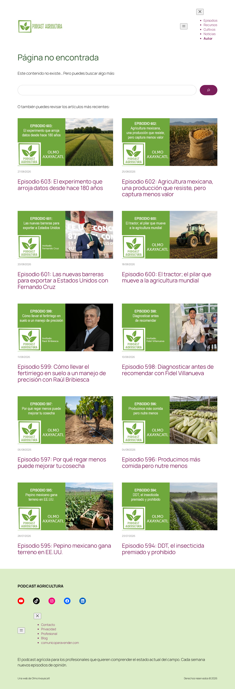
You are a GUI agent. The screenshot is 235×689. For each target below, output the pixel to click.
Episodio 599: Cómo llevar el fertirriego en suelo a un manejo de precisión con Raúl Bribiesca (62, 373)
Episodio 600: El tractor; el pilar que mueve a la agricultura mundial (166, 277)
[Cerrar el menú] (200, 12)
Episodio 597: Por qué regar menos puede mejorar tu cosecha (62, 462)
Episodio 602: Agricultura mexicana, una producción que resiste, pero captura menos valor (167, 187)
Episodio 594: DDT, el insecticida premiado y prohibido (163, 548)
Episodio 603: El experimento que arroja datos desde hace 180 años (60, 184)
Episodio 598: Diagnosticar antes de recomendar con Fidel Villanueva (168, 369)
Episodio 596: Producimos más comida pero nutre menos (161, 462)
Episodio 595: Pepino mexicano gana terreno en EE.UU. (64, 548)
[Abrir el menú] (183, 26)
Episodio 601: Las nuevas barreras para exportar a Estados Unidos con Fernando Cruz (63, 280)
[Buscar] (208, 90)
